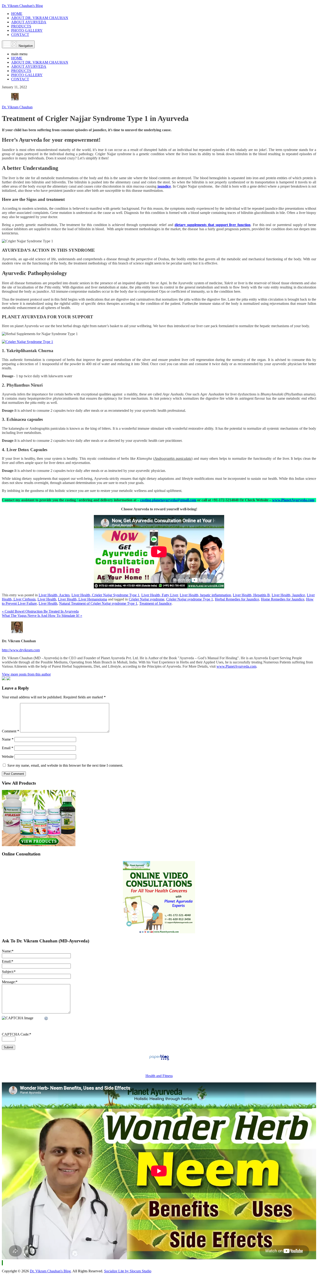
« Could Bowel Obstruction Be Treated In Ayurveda (40, 611)
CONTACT (20, 35)
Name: (8, 951)
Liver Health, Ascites (54, 595)
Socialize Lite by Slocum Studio (127, 1271)
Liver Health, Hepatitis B (251, 595)
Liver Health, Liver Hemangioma (82, 599)
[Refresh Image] (46, 1018)
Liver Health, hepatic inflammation (205, 595)
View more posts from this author (26, 674)
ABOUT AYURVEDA (28, 22)
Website (8, 757)
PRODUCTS (21, 26)
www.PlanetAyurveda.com (293, 500)
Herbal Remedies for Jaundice (237, 599)
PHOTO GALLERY (27, 30)
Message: (9, 982)
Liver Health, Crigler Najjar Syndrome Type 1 (105, 595)
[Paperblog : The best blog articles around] (159, 1060)
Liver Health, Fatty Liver (159, 595)
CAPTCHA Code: (16, 1034)
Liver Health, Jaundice (288, 595)
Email (7, 748)
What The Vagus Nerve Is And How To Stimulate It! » (42, 616)
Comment (10, 731)
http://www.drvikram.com (21, 650)
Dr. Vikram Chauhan (17, 107)
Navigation (25, 46)
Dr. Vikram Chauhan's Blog (22, 6)
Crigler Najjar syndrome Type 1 (189, 599)
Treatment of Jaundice (155, 603)
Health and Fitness (159, 1076)
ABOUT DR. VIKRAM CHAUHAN (39, 18)
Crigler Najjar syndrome (146, 599)
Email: (7, 961)
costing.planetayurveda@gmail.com (168, 500)
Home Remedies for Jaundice (282, 599)
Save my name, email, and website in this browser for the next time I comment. (65, 765)
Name (8, 739)
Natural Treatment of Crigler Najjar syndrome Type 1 (98, 603)
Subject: (9, 972)
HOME (16, 14)
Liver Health (46, 599)
